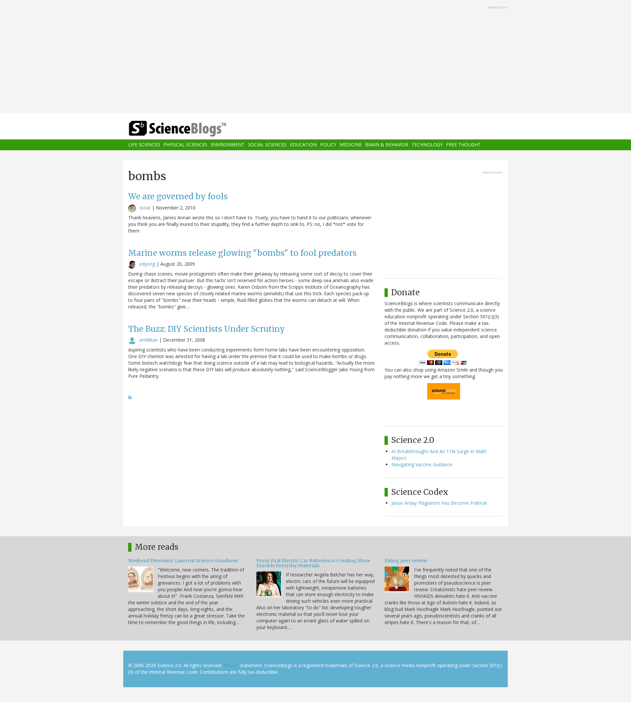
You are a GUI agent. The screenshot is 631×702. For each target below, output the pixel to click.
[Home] (190, 129)
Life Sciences (144, 145)
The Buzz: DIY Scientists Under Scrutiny (206, 329)
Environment (228, 145)
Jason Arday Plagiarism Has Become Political (439, 503)
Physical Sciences (185, 145)
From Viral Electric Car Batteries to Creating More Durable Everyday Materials (313, 563)
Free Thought (463, 145)
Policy (328, 145)
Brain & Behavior (386, 145)
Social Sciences (267, 145)
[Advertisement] (315, 57)
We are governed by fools (178, 196)
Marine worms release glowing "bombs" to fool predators (242, 253)
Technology (427, 145)
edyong (147, 264)
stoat (145, 208)
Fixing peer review (406, 561)
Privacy (231, 665)
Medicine (350, 145)
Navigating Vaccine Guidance (422, 464)
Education (303, 145)
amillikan (148, 340)
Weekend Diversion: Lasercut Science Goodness (183, 561)
